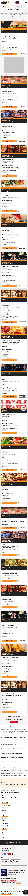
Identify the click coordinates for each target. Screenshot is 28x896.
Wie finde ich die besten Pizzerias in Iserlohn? (14, 749)
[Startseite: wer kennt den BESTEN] (5, 2)
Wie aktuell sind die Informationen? (14, 762)
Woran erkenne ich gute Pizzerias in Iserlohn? (14, 757)
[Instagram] (2, 854)
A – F (13, 795)
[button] (25, 892)
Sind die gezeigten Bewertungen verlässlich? (14, 753)
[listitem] (9, 797)
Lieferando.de (9, 139)
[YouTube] (9, 854)
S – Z (14, 837)
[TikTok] (13, 854)
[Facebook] (5, 854)
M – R (14, 835)
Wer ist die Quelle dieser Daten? (14, 744)
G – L (14, 832)
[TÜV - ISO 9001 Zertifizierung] (4, 872)
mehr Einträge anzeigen (14, 716)
